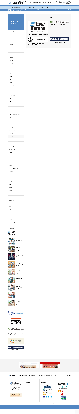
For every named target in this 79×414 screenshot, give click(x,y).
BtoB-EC (10, 38)
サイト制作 (11, 111)
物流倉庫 (10, 187)
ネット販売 (11, 133)
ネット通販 (11, 136)
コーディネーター (12, 108)
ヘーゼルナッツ (12, 143)
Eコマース (11, 60)
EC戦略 (10, 54)
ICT (10, 66)
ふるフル (10, 82)
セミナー (10, 120)
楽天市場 (10, 184)
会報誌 (10, 152)
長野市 (10, 212)
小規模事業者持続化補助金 (13, 168)
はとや (10, 79)
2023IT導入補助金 (12, 31)
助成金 (10, 155)
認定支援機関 (11, 200)
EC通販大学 (11, 57)
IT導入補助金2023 (12, 73)
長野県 (10, 219)
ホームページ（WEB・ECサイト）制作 (47, 7)
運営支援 (10, 206)
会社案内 (22, 403)
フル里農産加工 (12, 139)
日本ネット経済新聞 (12, 178)
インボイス (11, 92)
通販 (10, 203)
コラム (10, 101)
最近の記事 (12, 228)
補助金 (10, 197)
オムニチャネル (12, 98)
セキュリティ (11, 117)
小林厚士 (10, 165)
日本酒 (10, 181)
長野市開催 (11, 216)
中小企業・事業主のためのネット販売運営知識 (55, 403)
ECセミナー (11, 50)
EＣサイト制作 (11, 63)
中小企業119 (11, 146)
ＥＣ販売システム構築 (13, 222)
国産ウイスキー (12, 158)
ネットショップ (12, 130)
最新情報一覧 (31, 7)
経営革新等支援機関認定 (13, 193)
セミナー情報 (11, 123)
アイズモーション (12, 89)
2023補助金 (11, 34)
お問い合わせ (63, 7)
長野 (10, 209)
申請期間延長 (11, 190)
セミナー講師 (11, 127)
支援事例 (10, 174)
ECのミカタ (11, 44)
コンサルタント (12, 104)
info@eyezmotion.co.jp (15, 389)
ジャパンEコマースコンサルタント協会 (15, 115)
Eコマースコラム (45, 403)
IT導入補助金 (11, 69)
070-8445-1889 (14, 388)
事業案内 (18, 403)
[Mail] (69, 375)
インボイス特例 (12, 95)
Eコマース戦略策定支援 (16, 7)
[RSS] (70, 375)
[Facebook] (67, 375)
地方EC (10, 162)
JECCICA (10, 76)
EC (9, 41)
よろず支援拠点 (12, 85)
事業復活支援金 (12, 149)
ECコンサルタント (12, 47)
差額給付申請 (11, 171)
